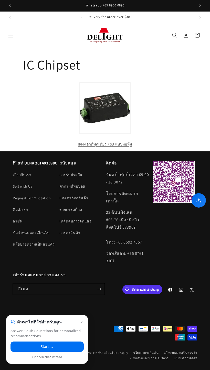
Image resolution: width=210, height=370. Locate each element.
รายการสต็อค (70, 209)
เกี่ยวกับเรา (22, 174)
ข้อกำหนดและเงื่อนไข (31, 232)
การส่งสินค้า (69, 232)
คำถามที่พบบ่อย (72, 186)
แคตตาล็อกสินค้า (73, 198)
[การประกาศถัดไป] (200, 5)
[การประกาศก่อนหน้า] (10, 5)
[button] (10, 35)
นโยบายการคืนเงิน (146, 353)
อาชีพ (17, 221)
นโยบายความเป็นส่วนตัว (34, 244)
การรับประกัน (70, 174)
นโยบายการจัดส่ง (185, 358)
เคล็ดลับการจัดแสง (75, 221)
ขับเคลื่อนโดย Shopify (113, 353)
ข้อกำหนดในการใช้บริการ (151, 358)
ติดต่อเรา (20, 209)
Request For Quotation (32, 198)
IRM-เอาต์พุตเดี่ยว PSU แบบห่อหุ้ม (105, 144)
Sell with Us (22, 186)
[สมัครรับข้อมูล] (99, 289)
